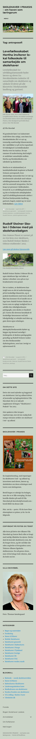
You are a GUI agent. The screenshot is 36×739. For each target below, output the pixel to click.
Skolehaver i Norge (12, 648)
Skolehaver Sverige (12, 653)
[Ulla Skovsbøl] (18, 591)
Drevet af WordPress (18, 735)
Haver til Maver (11, 636)
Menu (6, 18)
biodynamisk (7, 361)
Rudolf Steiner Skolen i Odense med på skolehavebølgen (18, 227)
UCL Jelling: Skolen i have (15, 695)
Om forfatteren (9, 722)
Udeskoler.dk (10, 698)
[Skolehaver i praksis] (18, 454)
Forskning (9, 634)
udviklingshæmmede (20, 215)
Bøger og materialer (13, 631)
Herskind (29, 211)
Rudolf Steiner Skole (24, 361)
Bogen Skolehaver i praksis (13, 712)
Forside (6, 707)
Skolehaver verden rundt (14, 662)
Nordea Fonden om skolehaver (17, 692)
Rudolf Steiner (7, 215)
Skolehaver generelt (9, 211)
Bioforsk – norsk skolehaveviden (18, 678)
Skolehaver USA (11, 659)
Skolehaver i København (14, 645)
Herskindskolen (8, 213)
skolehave (6, 363)
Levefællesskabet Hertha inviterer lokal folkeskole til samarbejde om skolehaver (17, 58)
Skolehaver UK (10, 656)
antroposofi (21, 211)
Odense (14, 361)
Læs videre (18, 204)
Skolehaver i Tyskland (13, 650)
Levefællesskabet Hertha (22, 213)
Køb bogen (7, 727)
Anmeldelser (8, 717)
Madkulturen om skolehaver (16, 689)
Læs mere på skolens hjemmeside (16, 249)
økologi (12, 363)
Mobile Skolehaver (12, 639)
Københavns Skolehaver (14, 684)
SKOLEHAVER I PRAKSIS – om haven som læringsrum (17, 10)
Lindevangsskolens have (14, 686)
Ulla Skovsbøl (10, 209)
